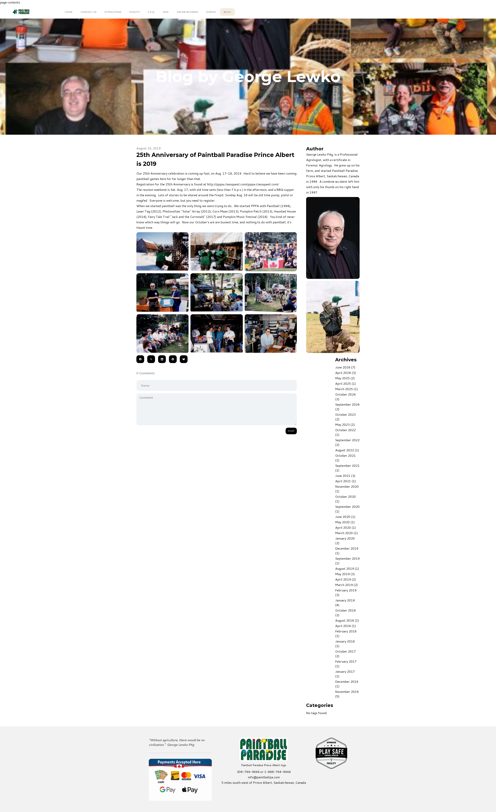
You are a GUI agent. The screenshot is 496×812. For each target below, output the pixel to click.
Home (68, 11)
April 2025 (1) (345, 383)
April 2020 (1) (345, 527)
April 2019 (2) (345, 579)
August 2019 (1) (347, 568)
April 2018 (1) (345, 626)
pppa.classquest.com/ (263, 184)
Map (166, 11)
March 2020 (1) (346, 533)
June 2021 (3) (345, 475)
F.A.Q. (151, 11)
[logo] (28, 11)
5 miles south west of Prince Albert (246, 782)
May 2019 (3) (345, 574)
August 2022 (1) (347, 450)
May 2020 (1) (345, 522)
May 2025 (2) (345, 378)
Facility (134, 11)
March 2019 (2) (346, 584)
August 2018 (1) (347, 620)
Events (211, 11)
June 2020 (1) (345, 516)
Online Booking (187, 11)
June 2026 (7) (345, 367)
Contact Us (88, 11)
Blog (227, 11)
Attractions (112, 11)
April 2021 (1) (345, 481)
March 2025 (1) (346, 389)
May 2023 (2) (345, 424)
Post (291, 430)
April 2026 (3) (345, 372)
